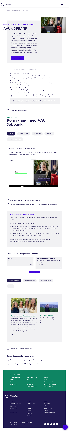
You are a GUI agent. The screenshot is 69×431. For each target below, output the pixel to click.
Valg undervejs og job (16, 10)
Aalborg (12, 379)
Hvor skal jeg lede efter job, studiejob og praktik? (25, 364)
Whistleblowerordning (33, 424)
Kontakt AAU (30, 415)
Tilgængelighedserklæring (17, 424)
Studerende (9, 4)
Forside (8, 10)
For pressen (30, 410)
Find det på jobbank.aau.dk (18, 110)
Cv (10, 360)
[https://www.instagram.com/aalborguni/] (48, 424)
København (13, 384)
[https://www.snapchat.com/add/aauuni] (57, 424)
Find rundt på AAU (49, 382)
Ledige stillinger (48, 408)
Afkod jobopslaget (37, 360)
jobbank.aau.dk (16, 152)
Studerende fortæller (14, 280)
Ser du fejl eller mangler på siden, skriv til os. (50, 385)
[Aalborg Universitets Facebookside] (45, 424)
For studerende (31, 403)
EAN (45, 405)
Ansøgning (22, 360)
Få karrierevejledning (46, 280)
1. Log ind (11, 133)
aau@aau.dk (13, 408)
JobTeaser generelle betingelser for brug (22, 204)
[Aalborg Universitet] (2, 4)
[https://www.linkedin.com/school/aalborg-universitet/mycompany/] (54, 424)
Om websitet (13, 422)
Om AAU (29, 413)
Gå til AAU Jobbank (17, 58)
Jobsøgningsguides (30, 280)
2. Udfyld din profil (23, 133)
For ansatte (30, 405)
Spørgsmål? (49, 133)
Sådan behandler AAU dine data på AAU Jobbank (25, 200)
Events (10, 286)
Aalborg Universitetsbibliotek (49, 411)
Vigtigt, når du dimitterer (15, 139)
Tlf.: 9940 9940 (14, 407)
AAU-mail (29, 382)
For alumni (30, 408)
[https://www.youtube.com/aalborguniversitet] (51, 424)
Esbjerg (12, 382)
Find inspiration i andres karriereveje (21, 348)
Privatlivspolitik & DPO (26, 422)
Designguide (47, 403)
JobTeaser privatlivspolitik (49, 204)
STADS (29, 379)
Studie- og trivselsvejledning (32, 385)
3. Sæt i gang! (37, 133)
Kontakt (46, 379)
